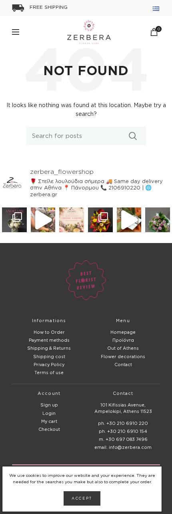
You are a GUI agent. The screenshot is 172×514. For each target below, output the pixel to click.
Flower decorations (123, 356)
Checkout (49, 429)
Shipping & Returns (49, 348)
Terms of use (49, 372)
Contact (123, 364)
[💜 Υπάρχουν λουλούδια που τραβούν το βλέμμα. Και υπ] (157, 219)
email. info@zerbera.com (123, 447)
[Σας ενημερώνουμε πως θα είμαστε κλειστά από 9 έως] (71, 219)
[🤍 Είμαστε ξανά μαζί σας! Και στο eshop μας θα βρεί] (14, 219)
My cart (49, 421)
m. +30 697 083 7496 (123, 439)
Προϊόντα (123, 340)
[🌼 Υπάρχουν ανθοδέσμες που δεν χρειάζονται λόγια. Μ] (100, 219)
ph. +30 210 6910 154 (123, 431)
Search (133, 136)
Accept (82, 498)
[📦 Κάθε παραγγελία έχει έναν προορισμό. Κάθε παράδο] (129, 219)
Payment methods (49, 340)
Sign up (49, 404)
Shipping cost (49, 356)
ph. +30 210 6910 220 (123, 423)
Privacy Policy (49, 364)
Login (49, 413)
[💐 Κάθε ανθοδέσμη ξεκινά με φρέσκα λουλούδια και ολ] (43, 219)
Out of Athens (123, 348)
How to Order (49, 332)
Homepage (123, 332)
